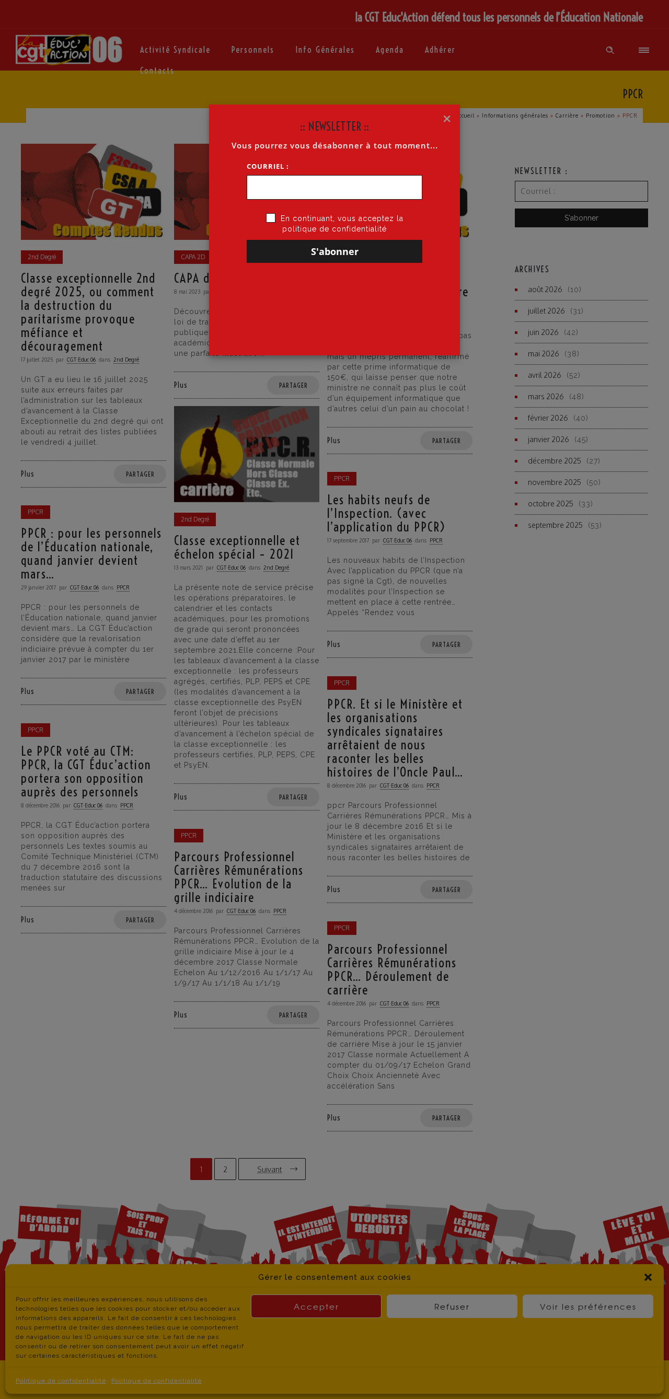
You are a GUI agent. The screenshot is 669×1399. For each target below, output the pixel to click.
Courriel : (268, 166)
